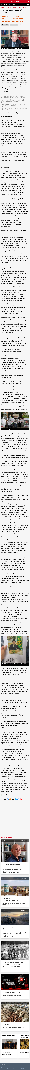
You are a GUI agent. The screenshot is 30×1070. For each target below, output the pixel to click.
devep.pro (22, 1068)
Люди (20, 24)
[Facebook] (18, 799)
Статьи (9, 7)
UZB (11, 4)
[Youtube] (21, 799)
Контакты (4, 1064)
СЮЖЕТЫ (25, 7)
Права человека (11, 26)
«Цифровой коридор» (9, 1035)
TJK (6, 4)
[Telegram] (16, 799)
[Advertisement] (15, 818)
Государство (4, 26)
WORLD (14, 4)
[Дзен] (13, 799)
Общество (18, 26)
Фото (20, 7)
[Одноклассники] (10, 799)
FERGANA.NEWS (15, 1)
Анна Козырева (5, 24)
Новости (3, 7)
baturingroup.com (9, 1068)
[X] (5, 799)
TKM (9, 4)
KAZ (2, 4)
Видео (14, 7)
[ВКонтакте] (8, 799)
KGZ (4, 4)
